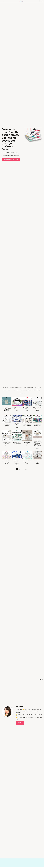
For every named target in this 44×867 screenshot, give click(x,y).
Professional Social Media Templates (37, 425)
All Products (5, 387)
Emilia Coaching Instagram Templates (27, 425)
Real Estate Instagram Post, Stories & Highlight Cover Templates (17, 461)
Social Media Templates (28, 387)
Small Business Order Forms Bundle (17, 408)
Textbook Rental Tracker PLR (27, 443)
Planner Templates (20, 390)
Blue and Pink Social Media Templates (27, 408)
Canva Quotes (38, 387)
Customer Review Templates (6, 425)
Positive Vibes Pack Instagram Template (27, 461)
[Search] (39, 1)
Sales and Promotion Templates (37, 408)
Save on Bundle (22, 393)
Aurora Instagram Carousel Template (17, 443)
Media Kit (38, 390)
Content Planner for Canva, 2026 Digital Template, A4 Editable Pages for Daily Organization (6, 408)
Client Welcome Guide (30, 390)
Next (25, 469)
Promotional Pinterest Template (37, 461)
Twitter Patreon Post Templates (6, 443)
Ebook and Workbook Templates (16, 387)
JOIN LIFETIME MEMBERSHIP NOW (11, 159)
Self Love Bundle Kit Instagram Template (6, 461)
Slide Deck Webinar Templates (10, 390)
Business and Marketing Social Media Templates (16, 424)
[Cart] (42, 1)
